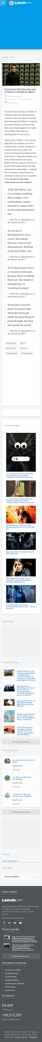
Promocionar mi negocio (21, 812)
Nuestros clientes (12, 980)
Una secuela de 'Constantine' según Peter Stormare (20, 553)
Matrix (23, 343)
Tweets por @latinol (9, 861)
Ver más (16, 770)
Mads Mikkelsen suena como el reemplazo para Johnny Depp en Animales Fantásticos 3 (19, 580)
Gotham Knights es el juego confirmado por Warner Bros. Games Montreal (21, 606)
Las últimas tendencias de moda (24, 761)
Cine (12, 57)
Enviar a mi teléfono (12, 876)
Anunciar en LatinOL (13, 970)
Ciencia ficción (11, 353)
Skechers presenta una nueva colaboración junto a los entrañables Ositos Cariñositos (26, 716)
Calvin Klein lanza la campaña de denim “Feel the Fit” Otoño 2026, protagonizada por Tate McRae (25, 731)
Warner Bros (11, 348)
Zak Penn (23, 348)
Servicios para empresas (14, 983)
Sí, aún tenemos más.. (21, 956)
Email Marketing (11, 973)
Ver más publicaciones (21, 742)
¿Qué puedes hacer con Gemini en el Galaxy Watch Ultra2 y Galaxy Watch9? (26, 703)
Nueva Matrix (11, 343)
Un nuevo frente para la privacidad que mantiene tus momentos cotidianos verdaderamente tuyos (19, 475)
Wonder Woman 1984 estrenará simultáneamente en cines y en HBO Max (20, 527)
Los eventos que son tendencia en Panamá (22, 795)
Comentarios (11, 102)
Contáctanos (10, 990)
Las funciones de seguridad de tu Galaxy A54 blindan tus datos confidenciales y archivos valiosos (20, 500)
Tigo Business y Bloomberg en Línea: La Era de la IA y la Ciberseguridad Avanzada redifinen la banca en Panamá (26, 690)
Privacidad (33, 1037)
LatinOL (5, 57)
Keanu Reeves (27, 353)
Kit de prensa (10, 987)
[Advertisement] (21, 27)
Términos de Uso (21, 1037)
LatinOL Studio (11, 976)
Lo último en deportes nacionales (22, 778)
